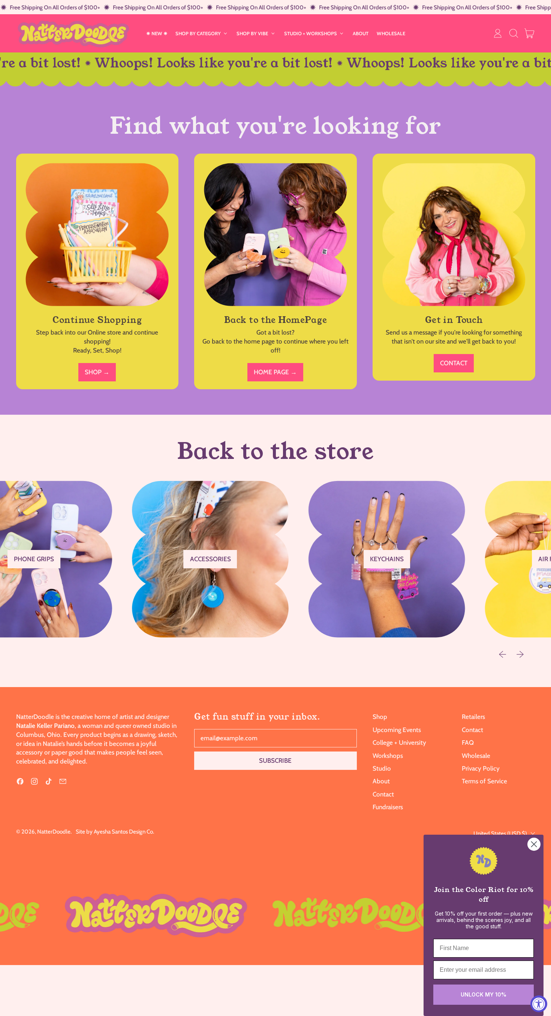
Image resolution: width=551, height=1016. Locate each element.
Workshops (388, 755)
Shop (380, 716)
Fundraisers (388, 807)
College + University (399, 742)
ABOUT (360, 33)
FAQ (468, 742)
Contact (383, 794)
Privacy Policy (481, 768)
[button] (513, 33)
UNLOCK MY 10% (483, 994)
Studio (382, 768)
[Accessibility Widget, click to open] (538, 1003)
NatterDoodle (53, 831)
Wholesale (476, 755)
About (381, 781)
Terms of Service (484, 781)
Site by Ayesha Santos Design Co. (115, 831)
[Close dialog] (534, 844)
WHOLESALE (391, 33)
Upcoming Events (397, 730)
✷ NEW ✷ (157, 33)
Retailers (473, 716)
